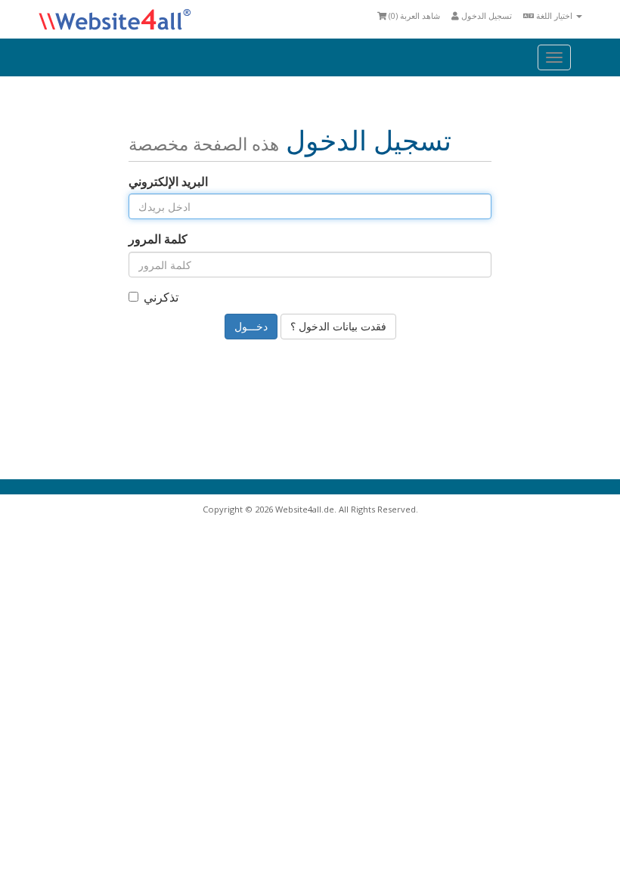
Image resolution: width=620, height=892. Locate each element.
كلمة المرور (158, 239)
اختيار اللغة (554, 15)
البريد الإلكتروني (168, 181)
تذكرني (161, 297)
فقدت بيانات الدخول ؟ (338, 326)
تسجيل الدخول (485, 15)
